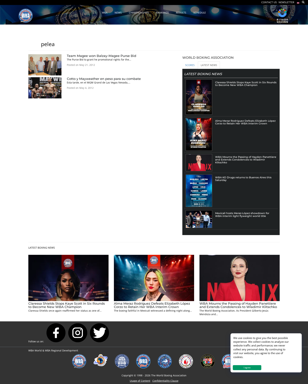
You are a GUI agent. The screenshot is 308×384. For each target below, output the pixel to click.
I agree (247, 367)
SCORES (190, 65)
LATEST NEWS (209, 65)
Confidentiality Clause (165, 380)
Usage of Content (140, 380)
